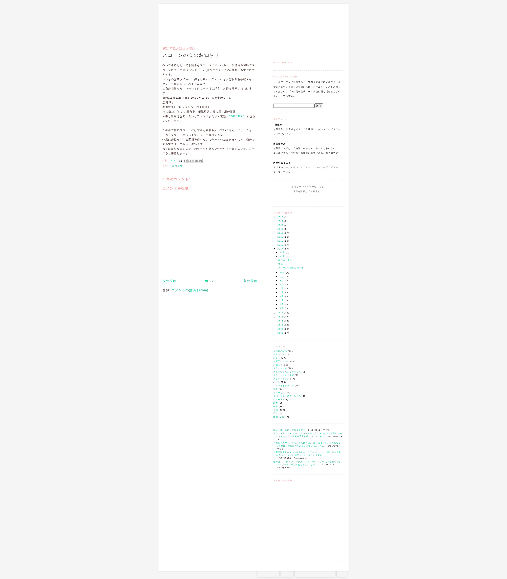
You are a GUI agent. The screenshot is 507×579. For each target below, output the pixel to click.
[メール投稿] (180, 160)
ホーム (210, 281)
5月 (282, 292)
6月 (282, 288)
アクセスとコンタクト (323, 23)
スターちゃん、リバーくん (287, 372)
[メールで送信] (186, 161)
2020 (280, 225)
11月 (283, 256)
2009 (280, 329)
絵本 (275, 403)
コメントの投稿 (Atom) (190, 290)
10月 (283, 272)
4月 (282, 296)
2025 (280, 217)
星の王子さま (285, 260)
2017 (280, 237)
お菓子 (276, 358)
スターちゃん (280, 368)
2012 (280, 317)
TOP (342, 573)
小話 (275, 410)
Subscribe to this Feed (321, 199)
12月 (283, 252)
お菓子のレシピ (281, 361)
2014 (280, 249)
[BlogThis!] (189, 161)
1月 (282, 308)
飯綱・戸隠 (279, 417)
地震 (280, 264)
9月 (282, 276)
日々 (275, 413)
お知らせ (277, 365)
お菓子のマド (174, 21)
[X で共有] (193, 161)
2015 (280, 245)
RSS (287, 573)
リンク (335, 23)
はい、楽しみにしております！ (289, 430)
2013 (280, 313)
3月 (282, 300)
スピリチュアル (281, 379)
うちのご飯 (279, 354)
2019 (280, 229)
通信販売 (300, 23)
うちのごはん (280, 351)
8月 (282, 280)
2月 (282, 304)
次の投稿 (169, 281)
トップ (281, 23)
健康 (275, 406)
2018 (280, 233)
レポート (277, 399)
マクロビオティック (283, 386)
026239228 (236, 116)
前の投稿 (250, 281)
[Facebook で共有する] (197, 161)
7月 (282, 284)
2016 (280, 241)
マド (275, 389)
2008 (280, 333)
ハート (276, 382)
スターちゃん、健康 (283, 375)
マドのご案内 (291, 23)
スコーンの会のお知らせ (291, 268)
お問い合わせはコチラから (315, 573)
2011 (280, 321)
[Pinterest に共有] (201, 161)
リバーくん (279, 392)
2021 (280, 221)
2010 (280, 325)
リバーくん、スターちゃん (287, 396)
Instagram (296, 199)
